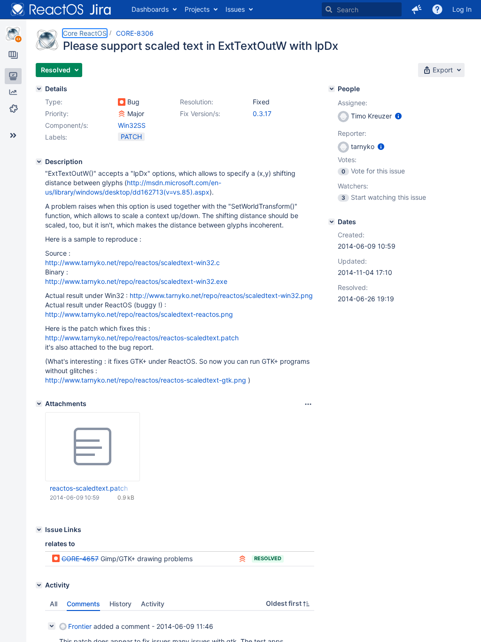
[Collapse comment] (51, 626)
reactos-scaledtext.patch (89, 488)
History (120, 604)
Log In (462, 9)
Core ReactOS (85, 33)
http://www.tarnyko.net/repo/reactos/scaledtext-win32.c (132, 262)
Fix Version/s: (200, 113)
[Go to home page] (61, 9)
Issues (235, 9)
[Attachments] (39, 403)
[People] (331, 89)
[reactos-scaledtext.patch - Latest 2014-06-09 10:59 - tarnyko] (92, 447)
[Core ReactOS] (13, 33)
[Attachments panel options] (308, 404)
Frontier (80, 626)
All (53, 604)
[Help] (437, 9)
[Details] (39, 89)
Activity (152, 604)
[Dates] (331, 222)
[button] (416, 9)
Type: (53, 102)
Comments (83, 604)
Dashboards (150, 9)
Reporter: (352, 133)
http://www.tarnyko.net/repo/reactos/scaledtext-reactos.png (139, 314)
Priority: (57, 113)
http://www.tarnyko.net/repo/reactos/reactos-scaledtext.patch (142, 338)
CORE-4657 (80, 559)
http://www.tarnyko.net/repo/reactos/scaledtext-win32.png (221, 295)
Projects (197, 9)
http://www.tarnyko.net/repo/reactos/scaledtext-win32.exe (136, 281)
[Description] (39, 161)
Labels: (56, 137)
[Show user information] (398, 116)
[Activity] (39, 585)
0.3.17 (262, 113)
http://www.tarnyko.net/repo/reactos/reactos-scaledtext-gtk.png (145, 380)
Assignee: (352, 103)
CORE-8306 (135, 33)
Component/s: (66, 125)
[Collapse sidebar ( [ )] (13, 135)
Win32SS (132, 125)
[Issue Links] (39, 529)
